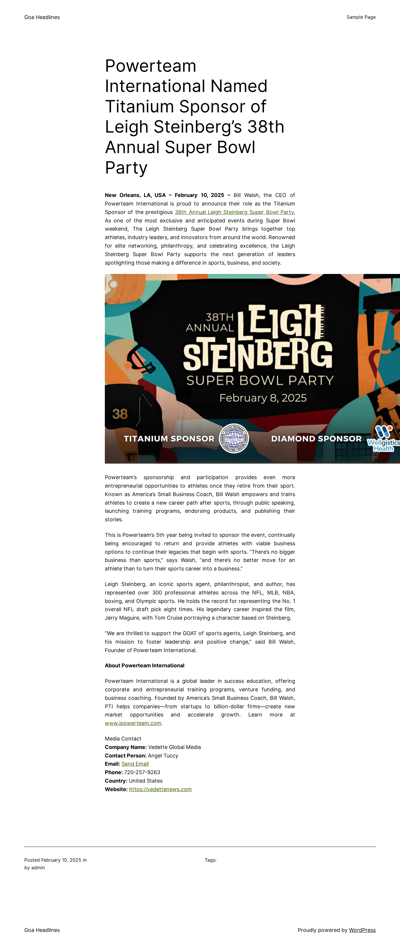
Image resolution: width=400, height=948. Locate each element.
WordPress (362, 930)
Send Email (135, 764)
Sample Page (361, 17)
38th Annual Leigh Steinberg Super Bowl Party (234, 212)
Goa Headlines (42, 17)
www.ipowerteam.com (133, 723)
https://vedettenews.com (160, 789)
